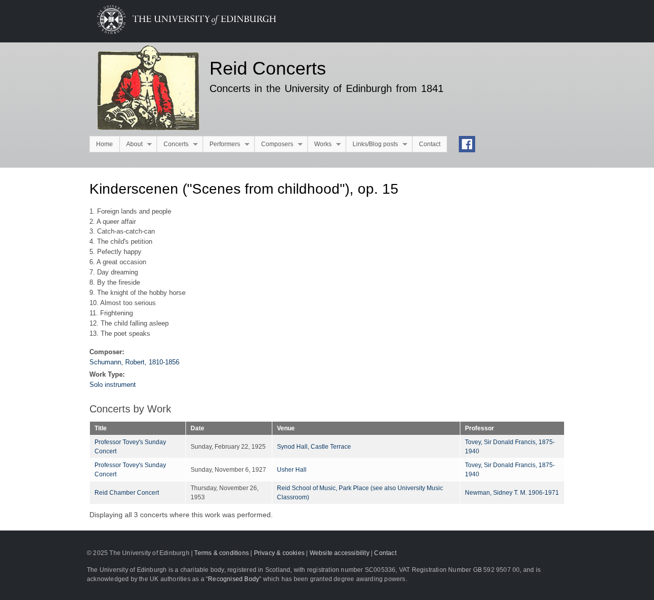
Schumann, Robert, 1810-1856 (134, 362)
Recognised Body (233, 579)
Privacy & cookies (279, 553)
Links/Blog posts (372, 144)
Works (320, 144)
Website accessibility (339, 553)
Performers (221, 144)
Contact (429, 144)
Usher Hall (292, 469)
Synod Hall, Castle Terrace (314, 446)
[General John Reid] (142, 89)
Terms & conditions (221, 553)
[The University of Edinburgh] (179, 32)
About (131, 144)
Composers (273, 144)
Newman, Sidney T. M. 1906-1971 (512, 492)
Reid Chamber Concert (127, 492)
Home (104, 144)
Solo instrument (112, 384)
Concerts (173, 144)
